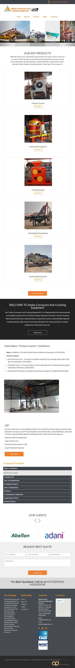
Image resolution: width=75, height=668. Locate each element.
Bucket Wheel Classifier (38, 277)
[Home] (30, 9)
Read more (38, 333)
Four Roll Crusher (38, 190)
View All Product (37, 293)
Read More (38, 106)
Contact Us (54, 17)
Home (18, 17)
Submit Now (37, 573)
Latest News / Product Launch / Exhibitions (27, 346)
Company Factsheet (13, 463)
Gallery (45, 17)
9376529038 (55, 2)
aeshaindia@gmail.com (45, 624)
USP (7, 425)
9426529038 (64, 2)
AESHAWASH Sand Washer (38, 233)
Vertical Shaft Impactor (38, 147)
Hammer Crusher (38, 103)
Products (36, 17)
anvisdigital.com (65, 660)
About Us (27, 17)
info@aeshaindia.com (44, 620)
